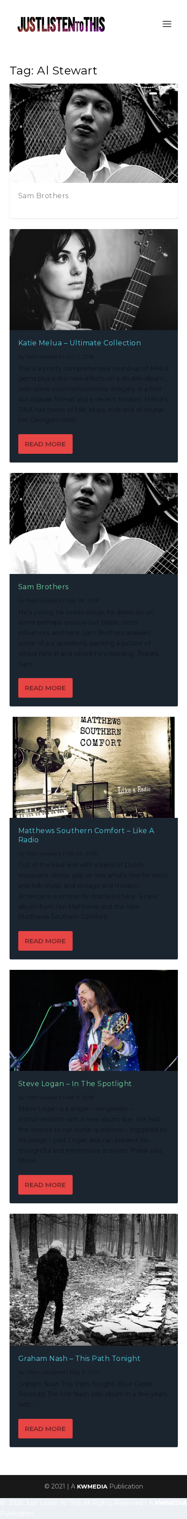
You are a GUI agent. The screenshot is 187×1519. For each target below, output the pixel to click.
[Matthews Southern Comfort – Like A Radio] (94, 767)
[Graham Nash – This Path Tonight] (94, 1280)
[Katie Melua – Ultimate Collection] (94, 279)
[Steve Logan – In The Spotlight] (94, 1020)
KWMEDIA (92, 1486)
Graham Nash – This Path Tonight (79, 1358)
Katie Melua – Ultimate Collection (79, 343)
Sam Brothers (43, 196)
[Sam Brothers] (94, 523)
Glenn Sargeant (46, 1372)
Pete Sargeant (44, 356)
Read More (45, 444)
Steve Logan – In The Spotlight (75, 1084)
